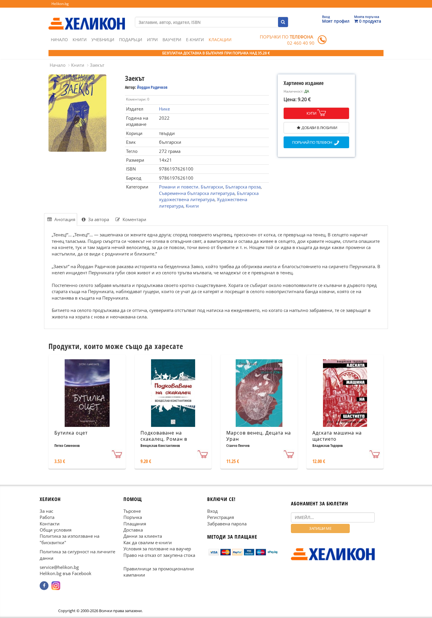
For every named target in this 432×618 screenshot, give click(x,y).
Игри (152, 39)
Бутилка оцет (71, 433)
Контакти (50, 523)
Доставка (133, 530)
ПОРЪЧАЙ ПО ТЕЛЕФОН (312, 142)
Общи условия (55, 530)
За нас (46, 511)
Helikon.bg (60, 3)
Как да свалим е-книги (147, 542)
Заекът (97, 65)
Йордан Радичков (152, 87)
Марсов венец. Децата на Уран (258, 436)
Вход (212, 511)
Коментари (133, 219)
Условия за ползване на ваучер (157, 549)
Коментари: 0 (137, 99)
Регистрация (220, 517)
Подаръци (130, 39)
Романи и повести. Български (191, 187)
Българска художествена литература (209, 196)
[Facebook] (44, 585)
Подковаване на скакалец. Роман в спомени (163, 439)
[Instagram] (55, 585)
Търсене (132, 511)
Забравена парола (227, 523)
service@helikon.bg (59, 567)
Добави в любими (319, 127)
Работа (47, 517)
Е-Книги (195, 39)
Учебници (102, 39)
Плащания (134, 523)
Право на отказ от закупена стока (159, 555)
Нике (164, 109)
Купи (311, 113)
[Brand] (86, 18)
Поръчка (132, 517)
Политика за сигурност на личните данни (77, 555)
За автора (98, 219)
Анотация (64, 219)
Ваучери (172, 39)
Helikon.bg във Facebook (65, 573)
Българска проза (243, 187)
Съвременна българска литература (197, 193)
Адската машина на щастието (337, 436)
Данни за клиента (142, 536)
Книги (80, 39)
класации (220, 39)
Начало (59, 39)
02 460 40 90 (300, 43)
